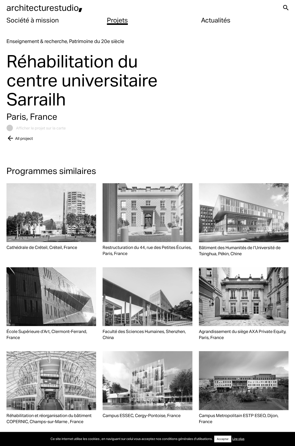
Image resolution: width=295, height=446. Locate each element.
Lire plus (238, 438)
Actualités (215, 20)
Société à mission (32, 20)
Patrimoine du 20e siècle (96, 41)
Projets (117, 20)
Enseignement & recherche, (37, 41)
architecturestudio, (44, 7)
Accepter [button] (223, 439)
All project (24, 138)
